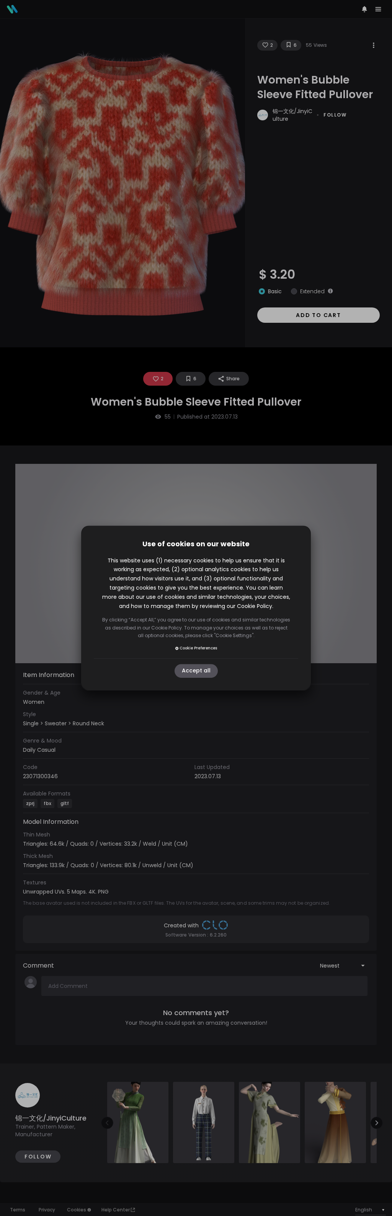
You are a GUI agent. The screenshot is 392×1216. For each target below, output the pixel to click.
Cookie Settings (234, 635)
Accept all (196, 671)
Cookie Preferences (198, 648)
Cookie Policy (254, 606)
